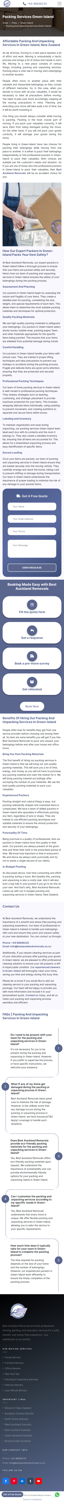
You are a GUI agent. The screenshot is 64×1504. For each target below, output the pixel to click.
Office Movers (12, 1368)
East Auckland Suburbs (18, 1429)
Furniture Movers (14, 1362)
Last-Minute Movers (16, 1390)
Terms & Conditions (32, 1499)
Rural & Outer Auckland (18, 1440)
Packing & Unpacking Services (21, 1379)
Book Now (32, 706)
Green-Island (26, 23)
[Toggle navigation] (59, 3)
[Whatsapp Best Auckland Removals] (57, 1494)
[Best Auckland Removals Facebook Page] (6, 1481)
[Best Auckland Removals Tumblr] (30, 1481)
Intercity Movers (14, 1384)
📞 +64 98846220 (35, 3)
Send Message (32, 567)
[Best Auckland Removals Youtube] (38, 1481)
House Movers (13, 1357)
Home (5, 23)
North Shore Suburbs (16, 1418)
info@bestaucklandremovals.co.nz (30, 946)
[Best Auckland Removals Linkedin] (22, 1481)
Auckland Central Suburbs (19, 1413)
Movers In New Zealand (18, 1407)
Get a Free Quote (12, 1494)
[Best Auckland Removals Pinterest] (14, 1481)
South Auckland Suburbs (18, 1435)
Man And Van (12, 1373)
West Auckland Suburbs (18, 1424)
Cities (14, 23)
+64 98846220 (20, 942)
